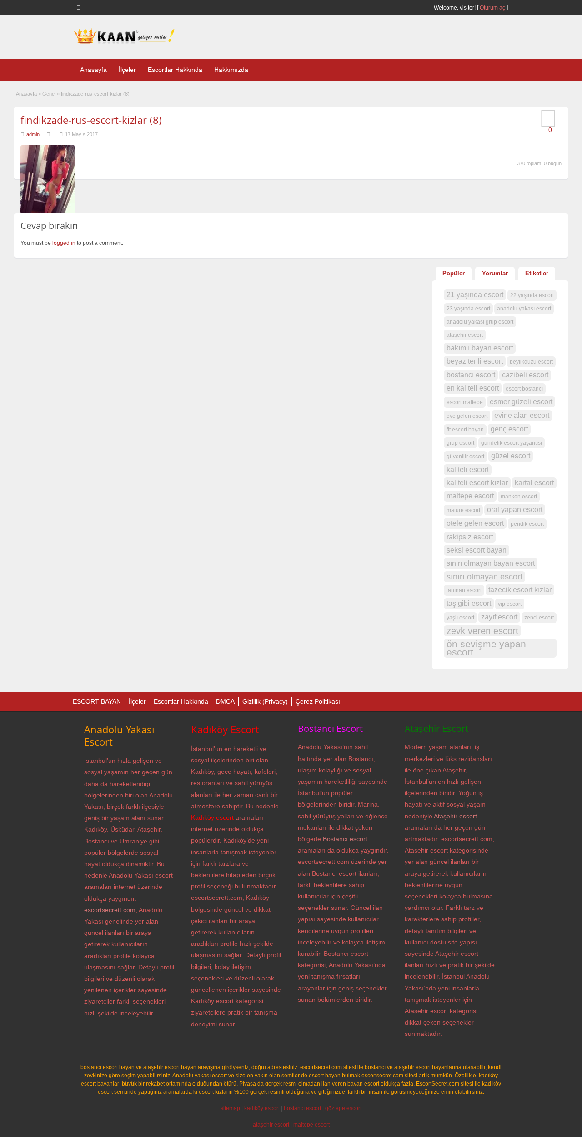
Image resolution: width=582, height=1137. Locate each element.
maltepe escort (470, 496)
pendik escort (527, 524)
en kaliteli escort (473, 388)
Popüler (453, 273)
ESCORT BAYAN (97, 701)
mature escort (463, 510)
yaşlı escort (460, 617)
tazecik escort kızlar (520, 590)
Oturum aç (493, 8)
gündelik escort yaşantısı (511, 443)
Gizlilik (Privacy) (265, 701)
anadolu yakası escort (524, 308)
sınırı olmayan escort (484, 576)
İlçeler (127, 69)
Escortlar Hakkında (175, 69)
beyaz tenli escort (475, 361)
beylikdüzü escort (531, 362)
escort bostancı (524, 389)
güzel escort (510, 456)
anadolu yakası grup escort (480, 322)
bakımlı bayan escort (480, 348)
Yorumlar (495, 273)
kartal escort (534, 483)
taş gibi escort (469, 603)
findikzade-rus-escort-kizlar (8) (91, 120)
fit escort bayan (465, 429)
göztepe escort (343, 1108)
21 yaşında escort (475, 295)
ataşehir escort (465, 335)
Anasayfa (93, 69)
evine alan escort (521, 415)
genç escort (509, 429)
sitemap (230, 1108)
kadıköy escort (262, 1108)
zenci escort (539, 617)
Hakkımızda (231, 69)
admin (33, 134)
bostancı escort (471, 375)
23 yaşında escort (468, 308)
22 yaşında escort (532, 295)
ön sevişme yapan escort (486, 648)
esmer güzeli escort (521, 402)
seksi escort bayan (477, 550)
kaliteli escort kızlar (477, 483)
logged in (63, 243)
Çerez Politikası (318, 701)
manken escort (519, 496)
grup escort (460, 443)
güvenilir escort (465, 456)
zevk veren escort (482, 631)
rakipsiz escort (470, 537)
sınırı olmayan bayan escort (491, 563)
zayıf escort (499, 617)
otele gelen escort (475, 523)
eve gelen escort (467, 416)
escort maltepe (465, 402)
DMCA (225, 701)
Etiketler (536, 273)
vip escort (510, 604)
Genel (48, 93)
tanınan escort (464, 590)
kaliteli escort (468, 469)
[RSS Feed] (80, 7)
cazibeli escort (525, 375)
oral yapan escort (514, 509)
